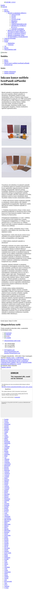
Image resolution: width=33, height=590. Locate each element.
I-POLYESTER (15, 14)
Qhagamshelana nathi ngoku (12, 340)
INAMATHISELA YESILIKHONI (18, 37)
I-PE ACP (19, 362)
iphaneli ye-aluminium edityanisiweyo (11, 359)
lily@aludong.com (9, 350)
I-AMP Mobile (20, 357)
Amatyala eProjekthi (10, 38)
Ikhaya (6, 10)
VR (5, 46)
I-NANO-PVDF (16, 19)
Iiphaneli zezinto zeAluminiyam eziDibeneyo (16, 363)
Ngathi (6, 41)
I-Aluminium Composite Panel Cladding (14, 361)
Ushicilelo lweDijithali (17, 29)
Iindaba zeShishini (9, 73)
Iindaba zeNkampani (10, 71)
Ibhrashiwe (14, 21)
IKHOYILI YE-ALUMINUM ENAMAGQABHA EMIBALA (17, 31)
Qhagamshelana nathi (10, 49)
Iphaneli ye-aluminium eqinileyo (17, 33)
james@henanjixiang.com (11, 351)
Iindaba (6, 48)
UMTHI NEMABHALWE (19, 24)
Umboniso (11, 44)
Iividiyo (6, 40)
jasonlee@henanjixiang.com (12, 353)
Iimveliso (6, 11)
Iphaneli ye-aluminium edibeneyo (17, 13)
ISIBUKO (14, 22)
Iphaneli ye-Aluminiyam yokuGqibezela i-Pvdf (15, 360)
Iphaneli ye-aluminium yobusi (16, 35)
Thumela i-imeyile (6, 367)
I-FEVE (13, 17)
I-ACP (19, 364)
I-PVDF (13, 16)
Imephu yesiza (11, 357)
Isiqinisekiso (11, 43)
